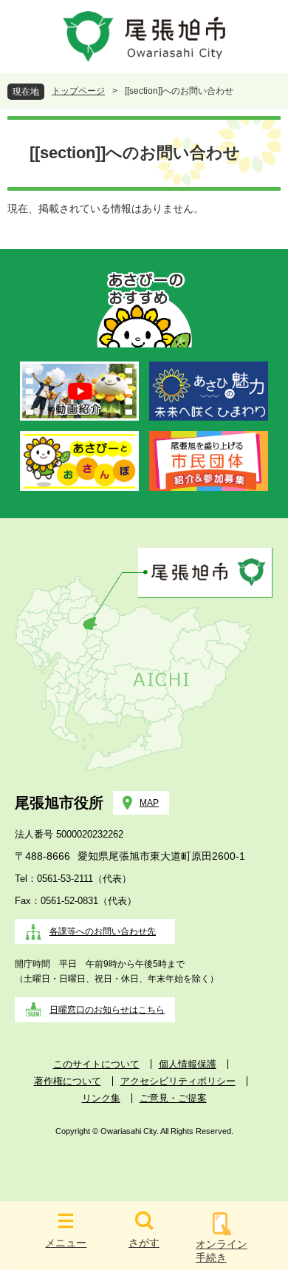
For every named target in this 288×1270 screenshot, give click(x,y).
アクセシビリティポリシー (178, 1081)
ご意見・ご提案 (173, 1098)
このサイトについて (96, 1064)
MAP (149, 803)
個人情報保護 (187, 1064)
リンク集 (101, 1098)
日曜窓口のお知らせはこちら (107, 1010)
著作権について (67, 1081)
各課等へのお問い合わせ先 (102, 931)
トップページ (78, 91)
